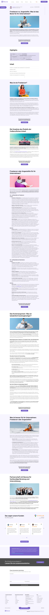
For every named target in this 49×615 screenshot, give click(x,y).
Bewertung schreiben (24, 541)
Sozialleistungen (19, 286)
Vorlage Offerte (39, 602)
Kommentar (12, 573)
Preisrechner (24, 164)
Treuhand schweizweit (8, 594)
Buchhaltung (3, 7)
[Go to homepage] (7, 611)
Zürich (6, 603)
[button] (36, 7)
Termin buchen (44, 1)
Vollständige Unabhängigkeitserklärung (17, 553)
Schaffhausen (7, 600)
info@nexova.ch (42, 611)
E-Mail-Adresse (27, 581)
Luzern (6, 599)
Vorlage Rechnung (39, 601)
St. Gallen (6, 601)
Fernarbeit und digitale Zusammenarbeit (21, 151)
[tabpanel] (12, 529)
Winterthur (6, 602)
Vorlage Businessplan (39, 599)
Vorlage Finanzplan (39, 600)
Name (11, 581)
